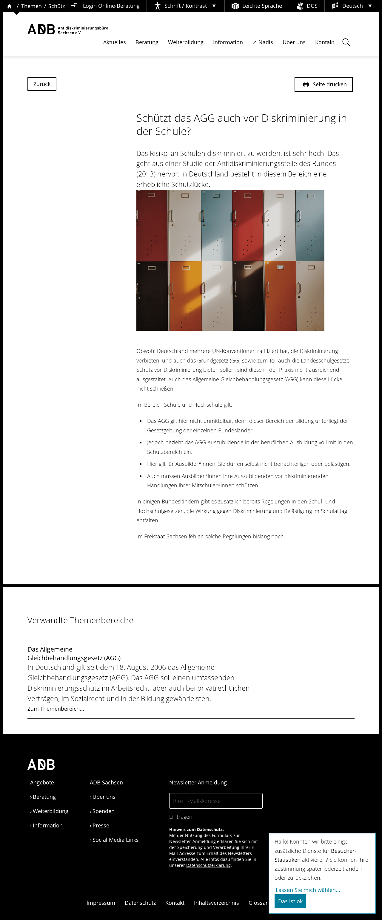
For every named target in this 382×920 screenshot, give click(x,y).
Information (228, 42)
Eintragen (180, 816)
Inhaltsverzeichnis (216, 902)
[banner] (67, 29)
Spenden (104, 811)
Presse (101, 825)
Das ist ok (290, 901)
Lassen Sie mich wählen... (308, 889)
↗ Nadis (262, 42)
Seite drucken (329, 84)
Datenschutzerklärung (208, 865)
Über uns (294, 42)
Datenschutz (140, 902)
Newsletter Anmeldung (198, 782)
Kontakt (324, 42)
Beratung (146, 42)
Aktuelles (114, 42)
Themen (31, 6)
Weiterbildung (186, 42)
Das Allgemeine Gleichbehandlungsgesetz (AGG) (74, 653)
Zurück (41, 83)
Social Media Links (116, 839)
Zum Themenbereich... (55, 708)
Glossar (258, 902)
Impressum (101, 902)
